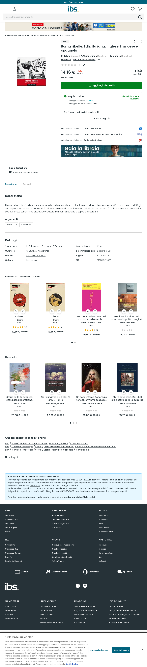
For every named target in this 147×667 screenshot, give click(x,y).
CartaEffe (9, 614)
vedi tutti (66, 59)
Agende (102, 549)
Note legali (11, 457)
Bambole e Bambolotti (62, 557)
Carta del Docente (92, 128)
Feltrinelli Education (117, 618)
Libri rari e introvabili (60, 519)
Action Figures (58, 561)
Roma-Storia (26, 225)
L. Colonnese (114, 56)
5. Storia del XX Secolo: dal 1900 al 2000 (95, 446)
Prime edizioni (58, 515)
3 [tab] (76, 423)
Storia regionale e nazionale (58, 449)
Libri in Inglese (11, 527)
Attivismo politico (79, 443)
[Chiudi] (142, 649)
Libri (7, 443)
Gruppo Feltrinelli (116, 606)
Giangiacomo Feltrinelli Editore (122, 610)
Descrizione (11, 184)
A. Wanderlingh (89, 56)
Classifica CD (105, 519)
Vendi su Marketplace (83, 614)
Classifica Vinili (106, 531)
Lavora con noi (80, 618)
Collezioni (56, 527)
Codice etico (79, 622)
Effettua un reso (46, 614)
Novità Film (10, 545)
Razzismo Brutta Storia (119, 622)
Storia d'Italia (82, 449)
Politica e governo (58, 443)
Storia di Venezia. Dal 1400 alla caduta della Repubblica (127, 399)
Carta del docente (48, 606)
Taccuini (103, 545)
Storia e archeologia (22, 446)
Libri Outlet (9, 523)
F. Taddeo (57, 246)
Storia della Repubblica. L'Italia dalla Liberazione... (19, 399)
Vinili (101, 523)
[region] (73, 649)
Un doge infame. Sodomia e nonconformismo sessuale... (91, 399)
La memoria (31, 260)
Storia (38, 446)
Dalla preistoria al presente (58, 446)
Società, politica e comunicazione (29, 443)
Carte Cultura (46, 610)
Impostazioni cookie (99, 649)
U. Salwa (65, 56)
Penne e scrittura (106, 553)
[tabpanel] (20, 308)
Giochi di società (59, 553)
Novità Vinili (104, 527)
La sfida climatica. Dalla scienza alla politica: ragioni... (127, 318)
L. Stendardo (46, 246)
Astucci (102, 561)
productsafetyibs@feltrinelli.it (79, 497)
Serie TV (8, 557)
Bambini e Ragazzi (13, 561)
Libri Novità (9, 515)
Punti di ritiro (10, 606)
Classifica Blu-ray (13, 553)
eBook (7, 531)
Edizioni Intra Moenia (84, 59)
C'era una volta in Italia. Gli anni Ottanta (55, 399)
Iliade (56, 316)
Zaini (101, 557)
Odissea (19, 316)
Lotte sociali (12, 225)
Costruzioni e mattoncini (63, 545)
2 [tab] (75, 342)
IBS (71, 77)
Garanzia (44, 618)
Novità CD (103, 515)
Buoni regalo (10, 610)
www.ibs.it (35, 485)
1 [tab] (70, 423)
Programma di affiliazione (85, 610)
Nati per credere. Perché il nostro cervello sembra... (91, 318)
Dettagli (27, 184)
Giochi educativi (59, 549)
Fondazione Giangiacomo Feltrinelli (124, 614)
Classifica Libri (11, 519)
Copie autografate (60, 523)
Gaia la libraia (11, 618)
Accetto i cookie (121, 649)
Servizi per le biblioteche (84, 606)
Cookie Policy (71, 664)
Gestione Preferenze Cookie (51, 622)
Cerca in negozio (101, 118)
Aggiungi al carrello (103, 85)
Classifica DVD (11, 549)
